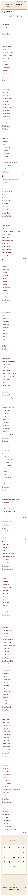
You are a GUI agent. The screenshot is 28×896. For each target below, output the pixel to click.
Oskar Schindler (6, 234)
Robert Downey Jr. (6, 707)
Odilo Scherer (5, 182)
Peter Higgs (5, 413)
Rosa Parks (5, 796)
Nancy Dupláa (5, 25)
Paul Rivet (4, 340)
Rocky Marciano (6, 725)
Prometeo (4, 505)
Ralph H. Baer (5, 575)
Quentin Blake (5, 531)
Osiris (3, 228)
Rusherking (5, 823)
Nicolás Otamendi (6, 123)
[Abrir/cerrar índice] (25, 6)
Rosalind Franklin (6, 783)
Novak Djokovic (6, 156)
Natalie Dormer (6, 43)
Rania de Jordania (6, 587)
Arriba (24, 174)
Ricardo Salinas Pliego (7, 661)
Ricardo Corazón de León (8, 645)
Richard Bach (5, 664)
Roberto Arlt (5, 695)
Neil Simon (5, 64)
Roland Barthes (6, 762)
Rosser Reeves (6, 799)
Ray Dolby (4, 596)
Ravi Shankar (5, 590)
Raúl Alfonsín (5, 606)
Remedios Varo (6, 615)
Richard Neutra (6, 667)
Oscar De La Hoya (6, 222)
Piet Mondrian (6, 450)
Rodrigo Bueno (6, 744)
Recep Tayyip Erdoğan (7, 609)
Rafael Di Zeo (5, 550)
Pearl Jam (4, 349)
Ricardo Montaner (6, 655)
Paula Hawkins (6, 318)
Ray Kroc (4, 599)
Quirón (4, 537)
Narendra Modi (6, 34)
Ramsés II (4, 578)
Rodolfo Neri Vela (6, 737)
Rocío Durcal (5, 728)
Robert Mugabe (6, 713)
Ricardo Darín (5, 649)
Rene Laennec (5, 618)
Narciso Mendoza (6, 31)
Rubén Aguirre (6, 805)
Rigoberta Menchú (6, 679)
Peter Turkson (5, 419)
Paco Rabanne (5, 278)
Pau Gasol (4, 343)
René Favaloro (5, 624)
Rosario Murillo (6, 787)
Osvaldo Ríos (5, 237)
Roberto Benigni (6, 698)
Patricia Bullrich (6, 309)
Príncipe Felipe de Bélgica (8, 508)
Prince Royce (5, 502)
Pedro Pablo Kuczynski (8, 376)
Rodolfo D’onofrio (6, 731)
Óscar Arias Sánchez (7, 219)
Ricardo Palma (6, 658)
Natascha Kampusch (7, 52)
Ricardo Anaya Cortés (7, 642)
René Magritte (5, 627)
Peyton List (5, 432)
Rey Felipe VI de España (8, 639)
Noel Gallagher (6, 147)
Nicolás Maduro (6, 117)
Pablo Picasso (5, 269)
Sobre (17, 889)
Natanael (4, 49)
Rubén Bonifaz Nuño (7, 808)
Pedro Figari (5, 367)
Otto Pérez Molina (6, 250)
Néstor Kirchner (6, 172)
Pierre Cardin (5, 438)
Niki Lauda (5, 132)
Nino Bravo (5, 141)
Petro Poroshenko (6, 429)
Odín (3, 185)
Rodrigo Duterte (6, 756)
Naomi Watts (5, 28)
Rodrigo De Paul (6, 753)
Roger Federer (5, 759)
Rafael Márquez (6, 560)
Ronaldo (4, 777)
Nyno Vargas (5, 169)
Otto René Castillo (6, 253)
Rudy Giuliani (5, 814)
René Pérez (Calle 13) (7, 630)
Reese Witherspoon (7, 612)
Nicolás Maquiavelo (7, 120)
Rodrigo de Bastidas (7, 747)
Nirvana (4, 144)
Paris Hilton (5, 294)
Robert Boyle (5, 701)
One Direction (5, 210)
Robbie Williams (6, 691)
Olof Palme (5, 204)
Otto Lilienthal (6, 246)
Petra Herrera (5, 426)
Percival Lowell (6, 395)
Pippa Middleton (6, 465)
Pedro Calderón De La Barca (9, 352)
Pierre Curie (5, 441)
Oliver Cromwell (6, 197)
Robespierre (5, 716)
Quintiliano (5, 534)
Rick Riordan (5, 676)
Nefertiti (4, 61)
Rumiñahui (5, 817)
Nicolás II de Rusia (6, 110)
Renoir (4, 621)
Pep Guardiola (5, 392)
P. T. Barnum (5, 514)
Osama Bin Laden (6, 216)
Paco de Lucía (5, 275)
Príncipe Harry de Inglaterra (9, 511)
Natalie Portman (6, 46)
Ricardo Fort (5, 652)
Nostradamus (5, 153)
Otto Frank (5, 243)
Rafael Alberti (5, 544)
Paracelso (4, 291)
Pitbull (4, 468)
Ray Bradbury (5, 593)
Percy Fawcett (5, 401)
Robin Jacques (5, 719)
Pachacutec (5, 272)
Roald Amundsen (6, 688)
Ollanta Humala (6, 201)
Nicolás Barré (5, 101)
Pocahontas (5, 481)
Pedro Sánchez (6, 379)
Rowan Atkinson (6, 802)
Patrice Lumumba (6, 306)
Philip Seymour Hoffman (8, 435)
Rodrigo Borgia (6, 741)
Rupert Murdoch (6, 820)
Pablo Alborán (5, 263)
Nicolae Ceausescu (7, 98)
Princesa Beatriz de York (8, 496)
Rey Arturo (5, 636)
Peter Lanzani (5, 416)
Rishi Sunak (5, 682)
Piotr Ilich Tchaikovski (8, 459)
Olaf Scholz (5, 188)
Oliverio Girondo (6, 194)
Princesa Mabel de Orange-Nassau (10, 499)
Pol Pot (4, 484)
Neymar (4, 86)
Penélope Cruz (6, 386)
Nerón (4, 83)
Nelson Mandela (6, 68)
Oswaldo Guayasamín (7, 240)
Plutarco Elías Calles (7, 478)
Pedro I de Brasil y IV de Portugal (10, 373)
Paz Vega (4, 346)
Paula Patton (5, 321)
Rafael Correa (5, 547)
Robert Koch (5, 710)
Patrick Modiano (6, 312)
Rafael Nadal (5, 563)
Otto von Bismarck (7, 256)
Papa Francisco (6, 288)
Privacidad (12, 889)
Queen (4, 528)
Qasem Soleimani (6, 522)
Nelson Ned (5, 71)
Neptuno (4, 74)
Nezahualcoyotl (6, 89)
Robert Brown (5, 704)
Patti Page (4, 315)
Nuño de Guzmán (6, 166)
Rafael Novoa (5, 566)
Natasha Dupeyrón (7, 55)
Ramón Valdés (5, 584)
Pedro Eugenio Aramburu (8, 361)
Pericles (4, 404)
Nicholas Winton (6, 95)
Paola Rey (4, 284)
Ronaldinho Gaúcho (7, 774)
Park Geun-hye (6, 300)
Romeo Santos (6, 765)
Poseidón (4, 490)
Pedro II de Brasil (6, 370)
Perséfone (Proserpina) (8, 407)
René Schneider (6, 633)
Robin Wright (5, 722)
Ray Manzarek (5, 603)
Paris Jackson (5, 297)
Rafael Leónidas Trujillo (8, 554)
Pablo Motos (5, 266)
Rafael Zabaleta (6, 572)
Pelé (3, 383)
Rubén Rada (5, 811)
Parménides (5, 303)
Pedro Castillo (5, 355)
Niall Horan (5, 92)
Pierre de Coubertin (7, 444)
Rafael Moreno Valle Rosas (8, 557)
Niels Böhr (5, 129)
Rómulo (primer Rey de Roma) (9, 829)
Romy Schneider (6, 771)
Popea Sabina (5, 487)
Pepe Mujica (5, 389)
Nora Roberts (5, 150)
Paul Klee (4, 337)
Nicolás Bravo (5, 104)
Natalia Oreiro (5, 40)
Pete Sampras (5, 422)
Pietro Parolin (5, 447)
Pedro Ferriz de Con (7, 364)
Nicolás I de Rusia (6, 114)
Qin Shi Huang (6, 525)
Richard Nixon (6, 670)
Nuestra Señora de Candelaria (9, 163)
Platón (4, 475)
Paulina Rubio (5, 324)
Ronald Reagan (6, 780)
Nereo (3, 77)
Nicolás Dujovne (6, 107)
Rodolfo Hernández (7, 734)
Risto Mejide (5, 685)
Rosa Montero (5, 793)
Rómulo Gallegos (6, 826)
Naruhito (4, 37)
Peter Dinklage (6, 410)
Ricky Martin (5, 673)
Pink (3, 453)
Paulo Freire (5, 330)
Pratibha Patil (5, 493)
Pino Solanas (5, 456)
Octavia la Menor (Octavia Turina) (10, 179)
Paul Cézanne (5, 334)
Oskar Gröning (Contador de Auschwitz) (12, 231)
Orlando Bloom (6, 213)
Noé (3, 159)
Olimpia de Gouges (7, 191)
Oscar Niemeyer (6, 225)
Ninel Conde (5, 138)
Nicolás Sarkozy (6, 126)
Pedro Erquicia (6, 358)
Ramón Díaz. (5, 581)
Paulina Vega (5, 327)
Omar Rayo (5, 207)
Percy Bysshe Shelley (7, 398)
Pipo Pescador (6, 462)
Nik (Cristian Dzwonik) (8, 135)
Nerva (3, 80)
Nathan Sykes (5, 58)
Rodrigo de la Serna (7, 750)
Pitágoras (4, 471)
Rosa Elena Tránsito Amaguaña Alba (11, 790)
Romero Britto (6, 768)
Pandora (4, 281)
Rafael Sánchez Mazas (7, 569)
